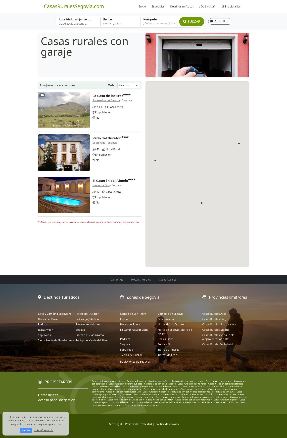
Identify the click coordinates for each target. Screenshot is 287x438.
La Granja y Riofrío (87, 319)
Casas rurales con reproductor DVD (123, 391)
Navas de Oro (101, 185)
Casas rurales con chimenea (174, 394)
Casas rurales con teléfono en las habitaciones (158, 402)
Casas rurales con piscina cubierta (108, 381)
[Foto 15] (74, 125)
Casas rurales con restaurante (197, 402)
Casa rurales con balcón (226, 402)
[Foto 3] (56, 125)
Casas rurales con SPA (225, 394)
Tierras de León (167, 355)
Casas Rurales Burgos (216, 319)
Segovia (81, 330)
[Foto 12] (69, 125)
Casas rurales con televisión (159, 399)
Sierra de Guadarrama (90, 335)
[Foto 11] (68, 125)
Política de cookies (167, 424)
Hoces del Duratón (87, 314)
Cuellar (124, 319)
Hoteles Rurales (141, 279)
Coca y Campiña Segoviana (55, 314)
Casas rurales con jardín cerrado (187, 381)
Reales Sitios (165, 339)
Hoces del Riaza (48, 319)
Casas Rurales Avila (214, 314)
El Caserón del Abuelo (110, 180)
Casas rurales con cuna (223, 391)
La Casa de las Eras (108, 96)
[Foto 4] (57, 125)
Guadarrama (166, 319)
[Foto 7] (62, 125)
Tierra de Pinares (168, 349)
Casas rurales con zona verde (192, 383)
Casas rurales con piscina (167, 396)
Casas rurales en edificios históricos (225, 383)
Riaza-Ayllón (45, 330)
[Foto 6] (60, 125)
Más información (43, 430)
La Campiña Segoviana (134, 330)
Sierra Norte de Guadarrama (56, 340)
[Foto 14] (72, 125)
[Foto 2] (54, 125)
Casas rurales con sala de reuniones (161, 389)
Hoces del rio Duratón (172, 324)
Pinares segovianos (88, 324)
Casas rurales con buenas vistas (137, 386)
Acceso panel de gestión (56, 400)
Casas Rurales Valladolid (217, 344)
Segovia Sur (165, 344)
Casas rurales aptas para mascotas (141, 404)
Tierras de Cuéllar (131, 355)
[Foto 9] (65, 125)
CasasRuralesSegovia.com (74, 6)
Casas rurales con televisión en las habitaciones (205, 396)
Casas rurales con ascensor (146, 394)
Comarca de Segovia (170, 314)
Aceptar (26, 430)
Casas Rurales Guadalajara (219, 324)
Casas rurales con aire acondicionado (193, 399)
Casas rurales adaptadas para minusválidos (203, 386)
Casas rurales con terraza (167, 386)
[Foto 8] (63, 125)
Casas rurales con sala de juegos (160, 383)
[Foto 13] (71, 125)
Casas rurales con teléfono (193, 389)
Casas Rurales (167, 279)
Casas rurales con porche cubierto (125, 383)
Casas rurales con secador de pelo (125, 389)
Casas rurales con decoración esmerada (134, 396)
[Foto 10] (66, 125)
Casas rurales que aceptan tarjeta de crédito (148, 381)
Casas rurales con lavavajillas (106, 386)
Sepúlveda (99, 143)
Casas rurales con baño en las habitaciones (189, 391)
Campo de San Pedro (133, 314)
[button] (202, 203)
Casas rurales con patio (201, 394)
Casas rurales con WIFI (123, 402)
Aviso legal (115, 424)
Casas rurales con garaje (226, 399)
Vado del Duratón (107, 138)
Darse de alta (48, 395)
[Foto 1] (53, 125)
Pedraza (43, 324)
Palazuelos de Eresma (106, 100)
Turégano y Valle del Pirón (92, 340)
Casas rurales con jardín (154, 391)
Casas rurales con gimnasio (218, 381)
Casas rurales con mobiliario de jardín (126, 399)
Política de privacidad (138, 424)
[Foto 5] (59, 125)
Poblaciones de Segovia (135, 361)
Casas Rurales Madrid (216, 330)
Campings (117, 279)
